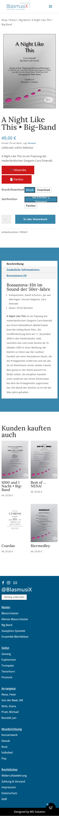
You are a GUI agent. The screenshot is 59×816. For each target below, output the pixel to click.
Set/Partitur (9, 199)
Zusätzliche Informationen (23, 269)
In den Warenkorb (35, 219)
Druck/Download (13, 189)
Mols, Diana (8, 706)
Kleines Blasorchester (14, 619)
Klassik (5, 741)
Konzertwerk (9, 735)
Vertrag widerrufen (14, 597)
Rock (4, 747)
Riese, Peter (8, 694)
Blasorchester (10, 613)
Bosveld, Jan (8, 718)
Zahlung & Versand (13, 781)
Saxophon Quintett (13, 631)
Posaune (6, 677)
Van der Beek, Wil (12, 700)
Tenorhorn (8, 671)
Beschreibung (15, 263)
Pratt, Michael (10, 712)
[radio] (30, 189)
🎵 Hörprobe (18, 170)
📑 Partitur (16, 179)
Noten (13, 20)
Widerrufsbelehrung (14, 775)
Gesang (6, 654)
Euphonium (8, 659)
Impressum (8, 787)
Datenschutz (9, 793)
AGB (4, 799)
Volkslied (7, 752)
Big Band (24, 20)
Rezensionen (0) (17, 275)
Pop (3, 758)
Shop (4, 20)
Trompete (7, 665)
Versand (32, 143)
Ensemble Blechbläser (15, 636)
